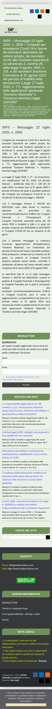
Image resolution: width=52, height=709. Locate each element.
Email (4, 367)
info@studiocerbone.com (13, 20)
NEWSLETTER (10, 603)
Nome (4, 358)
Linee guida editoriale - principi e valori (21, 614)
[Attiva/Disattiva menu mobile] (47, 28)
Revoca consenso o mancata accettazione (26, 705)
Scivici (5, 620)
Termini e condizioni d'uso (15, 608)
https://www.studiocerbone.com (23, 569)
